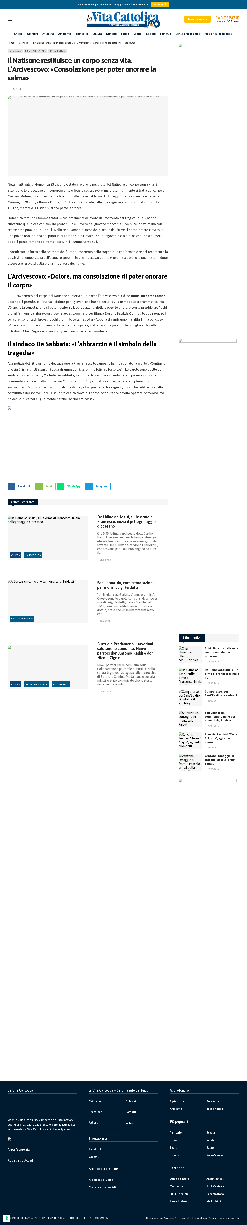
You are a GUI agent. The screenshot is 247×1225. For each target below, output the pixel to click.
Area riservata (197, 19)
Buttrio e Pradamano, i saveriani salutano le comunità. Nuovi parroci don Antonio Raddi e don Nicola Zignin (125, 651)
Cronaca (15, 51)
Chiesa (15, 555)
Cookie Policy (200, 1218)
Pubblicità (95, 1149)
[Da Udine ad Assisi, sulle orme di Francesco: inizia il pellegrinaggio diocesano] (48, 538)
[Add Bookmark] (166, 89)
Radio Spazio (214, 1155)
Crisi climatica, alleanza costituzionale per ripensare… (221, 652)
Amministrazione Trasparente (224, 1218)
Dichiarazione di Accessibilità (161, 1218)
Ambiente (176, 1108)
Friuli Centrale (215, 1186)
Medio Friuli (213, 1201)
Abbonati (160, 4)
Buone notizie (215, 1108)
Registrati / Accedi (21, 1160)
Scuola (210, 1132)
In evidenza (57, 51)
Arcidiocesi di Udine (101, 1179)
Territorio (176, 1132)
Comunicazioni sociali (102, 1187)
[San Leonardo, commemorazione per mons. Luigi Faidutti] (48, 602)
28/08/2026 (105, 560)
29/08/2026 (213, 661)
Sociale (174, 1155)
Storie (173, 1140)
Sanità (210, 1140)
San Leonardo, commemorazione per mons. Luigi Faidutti (126, 585)
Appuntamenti (215, 1178)
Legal (128, 1122)
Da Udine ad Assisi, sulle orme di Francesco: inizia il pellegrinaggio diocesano (126, 521)
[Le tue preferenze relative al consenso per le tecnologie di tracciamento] (6, 1218)
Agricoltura (177, 1101)
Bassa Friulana (178, 1201)
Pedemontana (215, 1193)
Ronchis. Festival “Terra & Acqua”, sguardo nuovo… (221, 738)
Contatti (130, 1111)
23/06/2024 (14, 88)
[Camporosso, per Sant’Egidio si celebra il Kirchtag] (190, 698)
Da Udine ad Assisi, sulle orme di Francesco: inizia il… (222, 673)
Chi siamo (95, 1101)
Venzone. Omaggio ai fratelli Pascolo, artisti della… (220, 759)
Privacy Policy (185, 1218)
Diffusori (130, 1101)
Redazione (95, 1111)
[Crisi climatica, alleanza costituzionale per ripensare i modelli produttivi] (190, 654)
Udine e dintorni (180, 1178)
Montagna (176, 1186)
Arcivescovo (213, 1101)
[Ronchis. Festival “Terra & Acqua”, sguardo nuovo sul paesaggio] (190, 740)
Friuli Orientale (35, 51)
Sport (173, 1147)
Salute (210, 1147)
